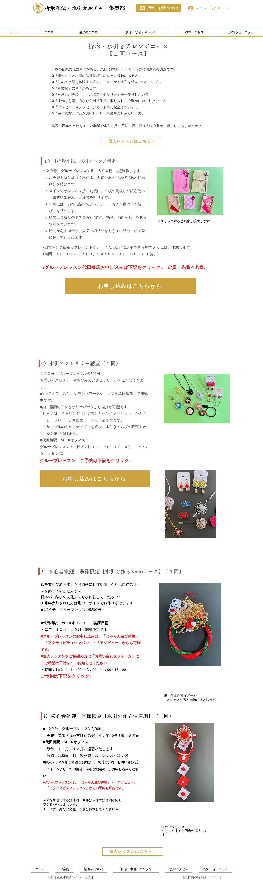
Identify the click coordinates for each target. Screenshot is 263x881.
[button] (221, 8)
